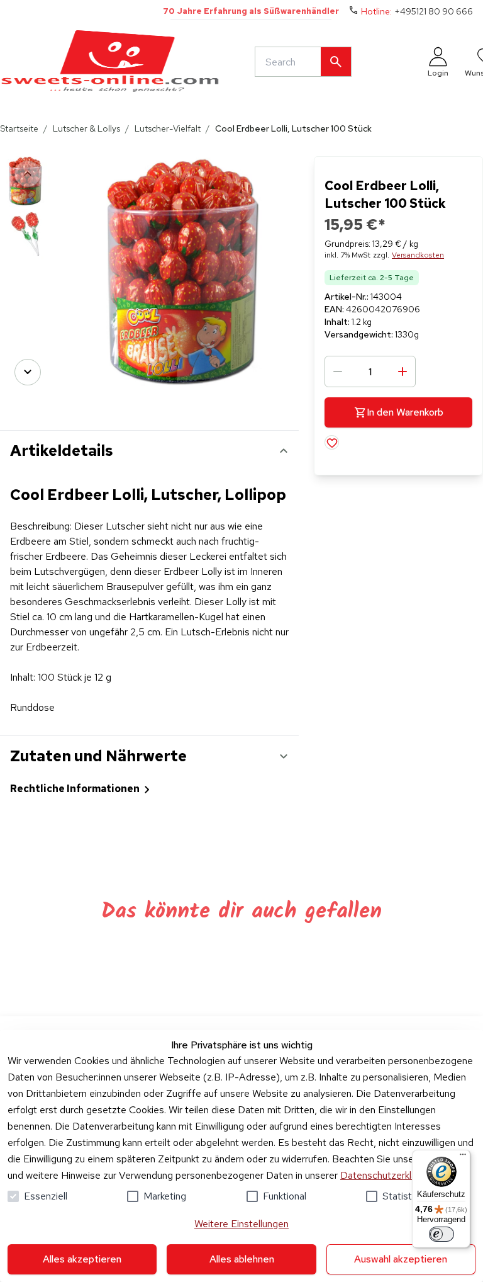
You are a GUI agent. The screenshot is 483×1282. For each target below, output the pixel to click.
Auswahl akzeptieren (400, 1259)
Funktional (284, 1196)
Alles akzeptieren (82, 1259)
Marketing (164, 1196)
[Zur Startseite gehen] (110, 61)
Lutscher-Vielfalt (168, 128)
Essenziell (45, 1196)
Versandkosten (418, 255)
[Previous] (27, 173)
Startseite (19, 128)
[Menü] (462, 1157)
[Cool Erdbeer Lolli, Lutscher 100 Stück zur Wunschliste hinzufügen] (332, 442)
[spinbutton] (370, 371)
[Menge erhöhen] (402, 371)
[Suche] (336, 61)
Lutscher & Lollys (86, 128)
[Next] (27, 372)
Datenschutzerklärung (387, 1175)
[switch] (441, 1234)
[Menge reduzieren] (337, 371)
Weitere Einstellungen (241, 1223)
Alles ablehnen (241, 1259)
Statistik (400, 1196)
